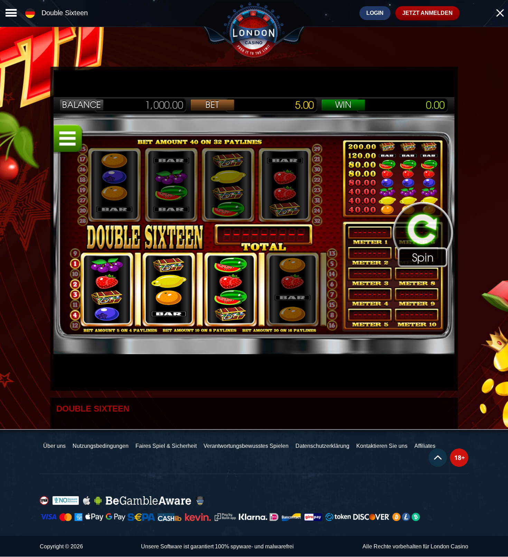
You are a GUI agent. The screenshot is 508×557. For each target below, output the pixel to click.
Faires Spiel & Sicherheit (166, 446)
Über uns (54, 446)
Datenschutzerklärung (322, 446)
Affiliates (424, 446)
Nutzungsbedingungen (101, 446)
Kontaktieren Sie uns (381, 446)
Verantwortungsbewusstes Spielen (246, 446)
